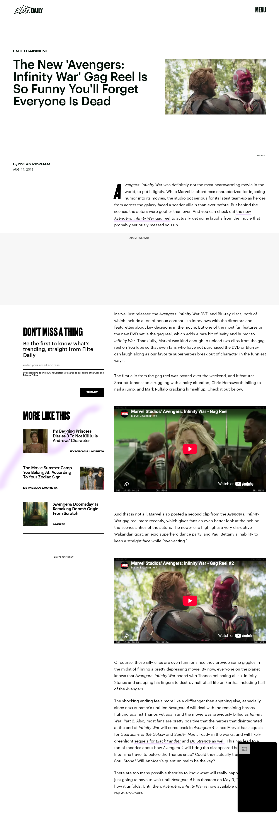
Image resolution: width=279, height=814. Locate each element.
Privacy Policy (30, 375)
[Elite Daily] (28, 9)
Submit (92, 392)
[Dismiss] (272, 746)
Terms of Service (90, 372)
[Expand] (242, 746)
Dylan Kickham (34, 164)
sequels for (157, 741)
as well (207, 741)
